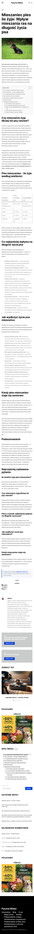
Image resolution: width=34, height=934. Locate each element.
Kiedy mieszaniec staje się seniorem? (14, 112)
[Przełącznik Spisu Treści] (29, 88)
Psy (3, 10)
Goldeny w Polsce (6, 833)
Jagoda (9, 598)
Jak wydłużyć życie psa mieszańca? (14, 110)
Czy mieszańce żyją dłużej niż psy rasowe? (14, 90)
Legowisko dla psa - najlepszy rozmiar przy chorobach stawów (17, 821)
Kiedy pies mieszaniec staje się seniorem (13, 98)
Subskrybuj (6, 912)
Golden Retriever (15, 833)
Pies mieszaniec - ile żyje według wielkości (14, 92)
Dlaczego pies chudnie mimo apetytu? (15, 846)
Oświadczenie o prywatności (15, 919)
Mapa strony (8, 915)
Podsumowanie (7, 100)
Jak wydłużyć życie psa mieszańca (12, 96)
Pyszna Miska (17, 3)
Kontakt (19, 915)
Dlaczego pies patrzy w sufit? (13, 838)
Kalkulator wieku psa (22, 571)
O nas (21, 912)
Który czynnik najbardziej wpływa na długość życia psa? (17, 107)
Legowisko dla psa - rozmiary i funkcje (17, 697)
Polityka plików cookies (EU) (14, 922)
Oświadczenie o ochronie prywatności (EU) (13, 925)
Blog (14, 912)
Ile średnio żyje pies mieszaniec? (13, 103)
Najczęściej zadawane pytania (11, 101)
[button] (31, 2)
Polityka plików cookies (13, 917)
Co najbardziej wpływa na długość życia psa (14, 94)
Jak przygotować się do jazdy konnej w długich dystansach (16, 810)
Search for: (5, 785)
